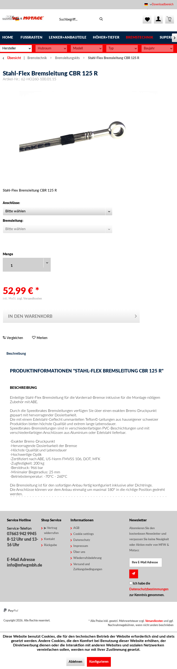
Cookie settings (83, 534)
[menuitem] (163, 4)
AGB (76, 528)
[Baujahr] (157, 48)
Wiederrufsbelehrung (85, 558)
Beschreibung (16, 353)
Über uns (79, 552)
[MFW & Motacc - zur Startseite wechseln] (23, 20)
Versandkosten (154, 621)
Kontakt (49, 539)
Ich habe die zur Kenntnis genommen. (148, 589)
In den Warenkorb (30, 316)
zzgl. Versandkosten (29, 298)
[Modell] (87, 48)
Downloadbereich (163, 4)
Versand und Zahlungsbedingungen (85, 567)
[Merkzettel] (147, 19)
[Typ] (122, 48)
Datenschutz (81, 540)
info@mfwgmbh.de (23, 565)
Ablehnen (75, 661)
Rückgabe (50, 545)
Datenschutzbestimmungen (148, 589)
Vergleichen (14, 338)
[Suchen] (101, 19)
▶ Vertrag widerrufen (51, 531)
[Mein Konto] (158, 19)
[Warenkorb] (169, 19)
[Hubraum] (51, 48)
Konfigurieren (99, 661)
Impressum (80, 546)
